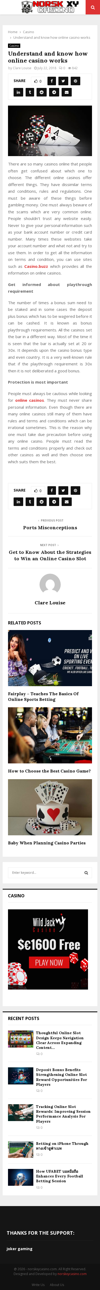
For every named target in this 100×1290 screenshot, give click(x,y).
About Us (57, 1285)
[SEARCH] (86, 872)
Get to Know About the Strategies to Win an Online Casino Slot (50, 555)
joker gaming (20, 1248)
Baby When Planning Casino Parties (47, 842)
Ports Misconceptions (50, 527)
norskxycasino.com (72, 1274)
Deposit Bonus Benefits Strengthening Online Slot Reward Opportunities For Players (61, 1077)
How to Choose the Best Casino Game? (49, 771)
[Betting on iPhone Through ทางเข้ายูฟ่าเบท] (20, 1149)
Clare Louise (22, 68)
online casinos (29, 400)
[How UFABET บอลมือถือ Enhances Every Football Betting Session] (20, 1177)
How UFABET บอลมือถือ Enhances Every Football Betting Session (59, 1176)
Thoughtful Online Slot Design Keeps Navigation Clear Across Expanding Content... (60, 1040)
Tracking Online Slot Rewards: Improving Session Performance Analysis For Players (63, 1114)
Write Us (38, 1285)
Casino (14, 46)
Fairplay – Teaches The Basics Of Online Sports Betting (43, 696)
